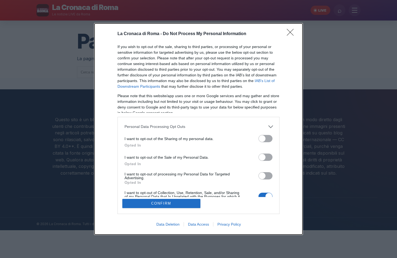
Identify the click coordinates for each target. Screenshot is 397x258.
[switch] (265, 138)
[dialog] (198, 129)
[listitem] (198, 127)
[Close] (292, 34)
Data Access (198, 224)
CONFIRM (161, 203)
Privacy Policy (229, 224)
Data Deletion (168, 224)
